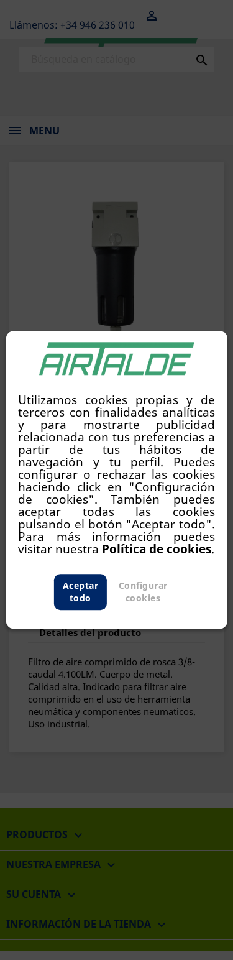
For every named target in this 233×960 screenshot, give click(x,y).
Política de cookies (156, 549)
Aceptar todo (81, 592)
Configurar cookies (143, 592)
